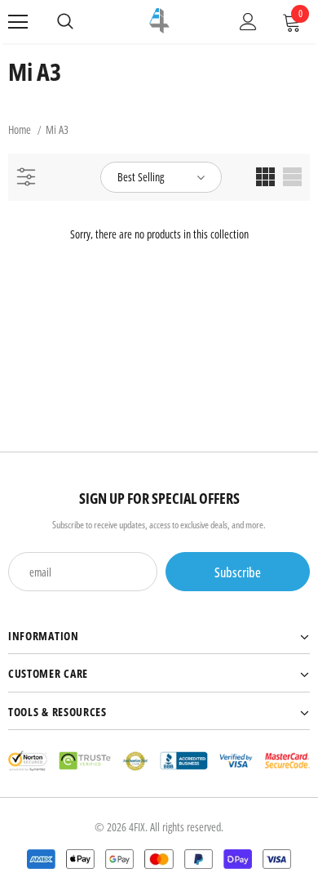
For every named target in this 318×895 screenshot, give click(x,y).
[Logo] (159, 20)
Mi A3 (57, 129)
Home (19, 129)
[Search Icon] (65, 22)
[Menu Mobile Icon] (18, 22)
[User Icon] (248, 21)
